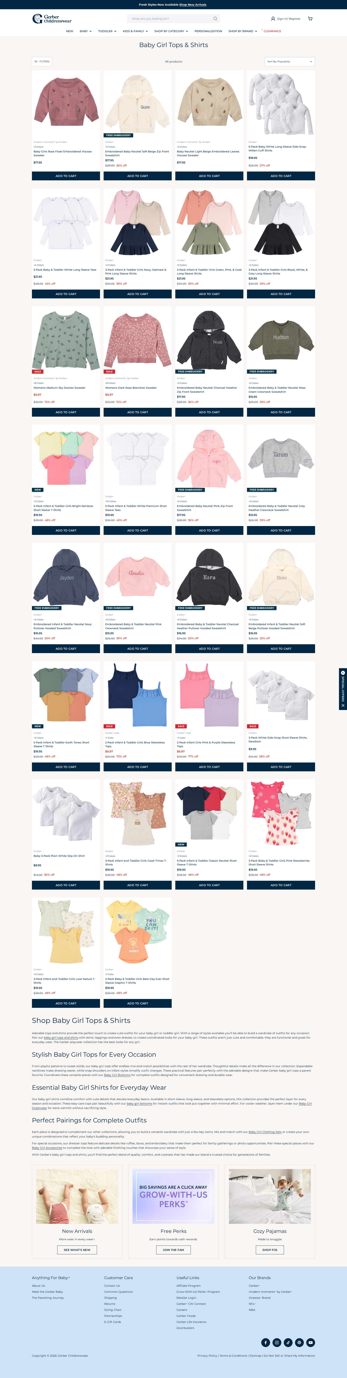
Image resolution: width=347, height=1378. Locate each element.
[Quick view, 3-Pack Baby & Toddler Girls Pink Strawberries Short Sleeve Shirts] (309, 787)
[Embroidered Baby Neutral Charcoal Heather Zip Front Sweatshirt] (209, 340)
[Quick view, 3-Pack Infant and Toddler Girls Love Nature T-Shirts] (94, 906)
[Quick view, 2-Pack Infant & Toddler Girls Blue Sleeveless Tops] (166, 669)
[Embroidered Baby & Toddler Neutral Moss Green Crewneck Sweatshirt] (281, 340)
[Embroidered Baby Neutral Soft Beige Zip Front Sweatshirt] (138, 104)
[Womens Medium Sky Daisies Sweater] (66, 340)
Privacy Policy (207, 1355)
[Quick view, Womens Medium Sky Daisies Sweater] (94, 314)
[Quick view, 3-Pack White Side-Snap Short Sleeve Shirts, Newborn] (309, 669)
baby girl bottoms (139, 1103)
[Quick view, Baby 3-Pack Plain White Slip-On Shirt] (94, 787)
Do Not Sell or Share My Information (289, 1355)
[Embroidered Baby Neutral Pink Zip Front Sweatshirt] (209, 459)
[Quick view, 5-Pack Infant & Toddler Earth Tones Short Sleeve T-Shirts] (94, 669)
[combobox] (173, 18)
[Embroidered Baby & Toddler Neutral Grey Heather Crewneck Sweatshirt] (281, 459)
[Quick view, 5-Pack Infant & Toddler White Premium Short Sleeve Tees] (166, 433)
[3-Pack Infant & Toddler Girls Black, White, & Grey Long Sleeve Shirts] (281, 222)
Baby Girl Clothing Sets (265, 1132)
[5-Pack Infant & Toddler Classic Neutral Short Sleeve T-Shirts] (209, 813)
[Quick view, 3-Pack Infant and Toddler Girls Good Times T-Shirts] (166, 787)
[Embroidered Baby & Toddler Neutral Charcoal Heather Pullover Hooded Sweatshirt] (209, 577)
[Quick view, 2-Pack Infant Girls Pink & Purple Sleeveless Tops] (238, 669)
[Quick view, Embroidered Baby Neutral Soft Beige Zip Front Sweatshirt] (166, 78)
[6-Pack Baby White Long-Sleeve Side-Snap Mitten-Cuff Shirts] (281, 104)
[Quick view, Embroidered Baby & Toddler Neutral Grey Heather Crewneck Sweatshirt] (309, 433)
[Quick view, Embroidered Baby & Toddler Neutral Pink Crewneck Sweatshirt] (166, 551)
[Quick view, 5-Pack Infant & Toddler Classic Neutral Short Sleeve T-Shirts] (238, 787)
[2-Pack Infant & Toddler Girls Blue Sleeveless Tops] (138, 695)
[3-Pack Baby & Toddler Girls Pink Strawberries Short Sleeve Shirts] (281, 813)
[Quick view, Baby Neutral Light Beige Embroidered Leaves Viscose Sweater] (238, 78)
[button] (42, 61)
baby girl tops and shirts (61, 1037)
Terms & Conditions (233, 1355)
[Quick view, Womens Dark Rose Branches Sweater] (166, 314)
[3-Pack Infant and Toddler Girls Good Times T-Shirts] (138, 813)
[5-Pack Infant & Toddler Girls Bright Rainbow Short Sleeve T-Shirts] (66, 459)
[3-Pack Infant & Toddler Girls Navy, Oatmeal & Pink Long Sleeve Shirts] (138, 222)
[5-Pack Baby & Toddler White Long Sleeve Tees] (66, 222)
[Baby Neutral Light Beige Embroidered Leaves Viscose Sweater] (209, 104)
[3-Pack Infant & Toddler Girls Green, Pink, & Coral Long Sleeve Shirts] (209, 222)
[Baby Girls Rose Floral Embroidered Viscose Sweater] (66, 104)
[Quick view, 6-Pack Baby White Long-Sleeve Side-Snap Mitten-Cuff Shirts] (309, 78)
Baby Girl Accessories (47, 1148)
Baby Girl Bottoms (117, 1075)
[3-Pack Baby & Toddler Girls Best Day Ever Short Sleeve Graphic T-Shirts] (138, 932)
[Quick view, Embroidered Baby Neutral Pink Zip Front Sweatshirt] (238, 433)
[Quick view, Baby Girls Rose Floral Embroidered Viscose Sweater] (94, 78)
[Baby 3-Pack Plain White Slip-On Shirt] (66, 813)
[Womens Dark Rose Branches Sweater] (138, 340)
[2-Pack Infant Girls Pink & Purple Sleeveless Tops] (209, 695)
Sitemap (255, 1355)
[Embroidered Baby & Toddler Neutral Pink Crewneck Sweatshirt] (138, 577)
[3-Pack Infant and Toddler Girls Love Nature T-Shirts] (66, 932)
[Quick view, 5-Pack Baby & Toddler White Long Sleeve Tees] (94, 196)
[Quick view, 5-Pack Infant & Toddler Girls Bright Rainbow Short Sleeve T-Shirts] (94, 433)
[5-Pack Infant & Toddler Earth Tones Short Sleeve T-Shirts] (66, 695)
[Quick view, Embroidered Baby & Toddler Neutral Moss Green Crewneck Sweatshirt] (309, 314)
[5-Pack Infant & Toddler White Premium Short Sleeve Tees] (138, 459)
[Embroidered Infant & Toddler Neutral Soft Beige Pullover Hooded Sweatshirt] (281, 577)
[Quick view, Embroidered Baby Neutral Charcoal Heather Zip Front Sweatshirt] (238, 314)
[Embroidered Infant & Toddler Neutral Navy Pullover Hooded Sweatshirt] (66, 577)
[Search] (215, 18)
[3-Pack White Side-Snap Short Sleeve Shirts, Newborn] (281, 695)
